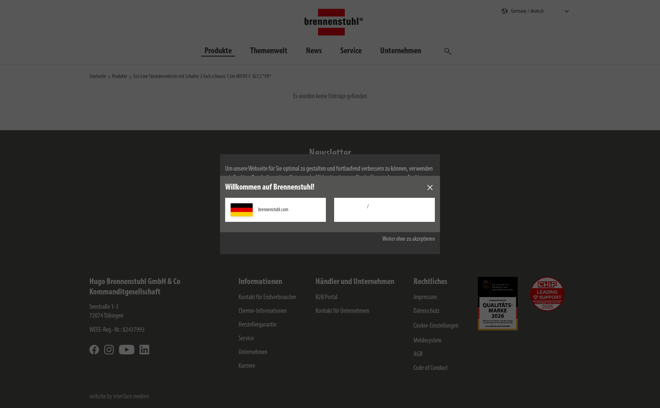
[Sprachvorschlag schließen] (430, 187)
